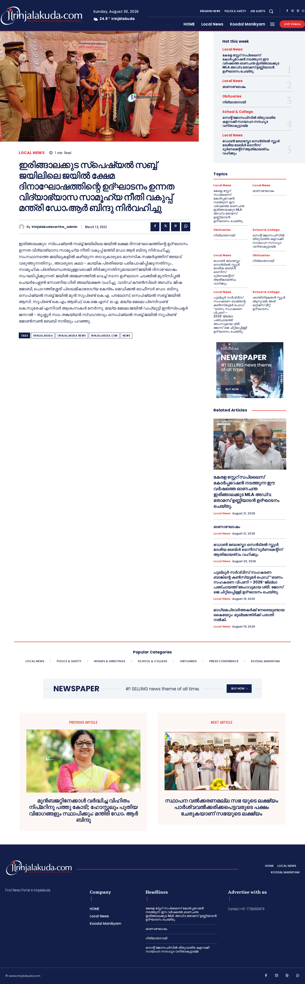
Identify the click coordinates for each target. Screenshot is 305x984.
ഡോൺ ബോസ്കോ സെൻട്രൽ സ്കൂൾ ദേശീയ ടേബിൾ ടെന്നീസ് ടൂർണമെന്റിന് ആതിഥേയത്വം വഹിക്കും (251, 147)
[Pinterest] (175, 226)
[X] (165, 226)
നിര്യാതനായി (234, 102)
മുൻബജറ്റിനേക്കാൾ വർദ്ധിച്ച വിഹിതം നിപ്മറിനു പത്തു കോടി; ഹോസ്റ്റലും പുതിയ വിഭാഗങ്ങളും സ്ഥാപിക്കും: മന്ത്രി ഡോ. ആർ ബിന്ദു (83, 810)
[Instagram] (292, 11)
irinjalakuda (43, 335)
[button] (271, 11)
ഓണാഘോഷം (234, 86)
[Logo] (38, 868)
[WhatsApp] (185, 226)
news (126, 335)
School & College (237, 111)
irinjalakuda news (72, 335)
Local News (32, 153)
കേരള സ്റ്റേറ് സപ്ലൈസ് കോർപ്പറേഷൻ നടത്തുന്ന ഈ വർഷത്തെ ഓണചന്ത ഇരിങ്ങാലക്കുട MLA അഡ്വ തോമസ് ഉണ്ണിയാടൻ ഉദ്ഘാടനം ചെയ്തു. (250, 63)
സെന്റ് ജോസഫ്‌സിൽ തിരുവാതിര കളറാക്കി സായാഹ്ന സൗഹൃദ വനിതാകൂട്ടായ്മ (249, 121)
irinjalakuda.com (104, 335)
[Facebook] (287, 11)
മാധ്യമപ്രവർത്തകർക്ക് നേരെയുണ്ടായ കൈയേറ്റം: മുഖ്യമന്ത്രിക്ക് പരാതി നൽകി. (248, 614)
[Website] (298, 11)
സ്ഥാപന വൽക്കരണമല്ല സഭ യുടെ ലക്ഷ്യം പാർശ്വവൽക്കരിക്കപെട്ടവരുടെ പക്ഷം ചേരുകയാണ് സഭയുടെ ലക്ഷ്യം (221, 807)
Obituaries (232, 96)
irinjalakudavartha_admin (54, 227)
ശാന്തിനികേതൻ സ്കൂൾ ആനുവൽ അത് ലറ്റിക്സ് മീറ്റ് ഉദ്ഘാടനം (269, 303)
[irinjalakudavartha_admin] (23, 227)
